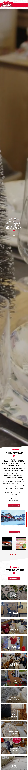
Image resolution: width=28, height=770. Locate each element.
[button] (26, 5)
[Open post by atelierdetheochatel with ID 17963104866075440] (21, 543)
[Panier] (22, 5)
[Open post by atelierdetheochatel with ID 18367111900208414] (7, 543)
